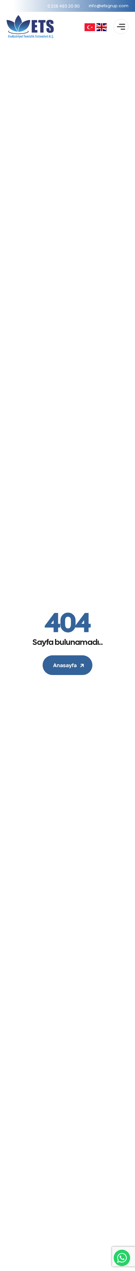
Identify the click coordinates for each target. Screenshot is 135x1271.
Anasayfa (65, 665)
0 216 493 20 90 (64, 6)
